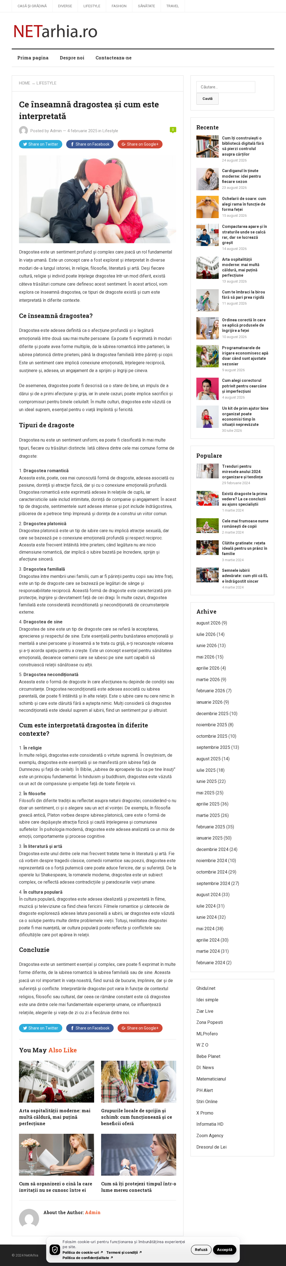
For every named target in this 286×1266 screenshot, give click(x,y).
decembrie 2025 (212, 713)
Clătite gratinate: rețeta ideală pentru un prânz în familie (244, 548)
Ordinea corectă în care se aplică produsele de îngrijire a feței (244, 325)
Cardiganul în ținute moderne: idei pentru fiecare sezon (241, 176)
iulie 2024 (206, 906)
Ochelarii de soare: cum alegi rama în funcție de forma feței (244, 203)
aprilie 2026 (208, 668)
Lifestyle (92, 6)
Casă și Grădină (32, 6)
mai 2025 (205, 792)
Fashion (119, 6)
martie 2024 (208, 951)
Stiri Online (207, 1101)
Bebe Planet (208, 1056)
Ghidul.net (205, 988)
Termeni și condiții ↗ (124, 1252)
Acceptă (224, 1249)
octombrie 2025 (211, 736)
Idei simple (207, 999)
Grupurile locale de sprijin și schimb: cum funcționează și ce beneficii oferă (136, 1117)
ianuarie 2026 (209, 702)
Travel (172, 6)
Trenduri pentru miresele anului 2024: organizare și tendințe (242, 471)
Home (24, 83)
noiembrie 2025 (211, 724)
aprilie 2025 (208, 804)
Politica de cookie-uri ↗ (83, 1252)
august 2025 (208, 758)
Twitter (43, 144)
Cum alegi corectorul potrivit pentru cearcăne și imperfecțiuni (244, 385)
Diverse (65, 6)
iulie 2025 (206, 770)
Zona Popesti (209, 1022)
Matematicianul (211, 1079)
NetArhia (31, 1255)
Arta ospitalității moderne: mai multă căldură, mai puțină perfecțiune (54, 1117)
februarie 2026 (210, 690)
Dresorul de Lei (211, 1147)
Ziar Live (204, 1011)
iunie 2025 (206, 781)
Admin (56, 130)
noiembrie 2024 (211, 860)
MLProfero (207, 1033)
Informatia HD (209, 1124)
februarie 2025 (210, 826)
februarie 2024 (210, 962)
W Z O (202, 1045)
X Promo (204, 1113)
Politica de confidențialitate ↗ (88, 1257)
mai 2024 (205, 928)
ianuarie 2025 (209, 838)
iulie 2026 (206, 634)
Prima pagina (33, 58)
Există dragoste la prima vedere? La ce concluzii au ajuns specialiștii (244, 499)
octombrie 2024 (211, 872)
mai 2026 (205, 657)
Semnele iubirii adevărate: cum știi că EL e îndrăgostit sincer (245, 575)
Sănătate (146, 6)
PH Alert (204, 1090)
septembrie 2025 (213, 747)
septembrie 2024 (213, 883)
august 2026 (208, 623)
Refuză (201, 1249)
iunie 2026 (206, 645)
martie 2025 (208, 815)
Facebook (92, 144)
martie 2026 (208, 679)
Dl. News (205, 1067)
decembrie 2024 (212, 849)
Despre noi (72, 58)
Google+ (142, 144)
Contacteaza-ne (114, 58)
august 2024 (208, 894)
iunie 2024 (206, 917)
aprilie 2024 (208, 940)
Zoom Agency (209, 1135)
